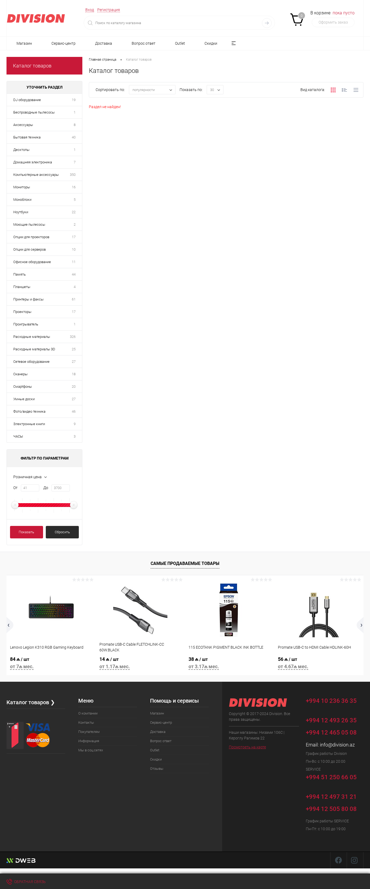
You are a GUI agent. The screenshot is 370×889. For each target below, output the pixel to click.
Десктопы (21, 150)
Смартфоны (22, 386)
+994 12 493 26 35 (331, 720)
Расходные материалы (31, 337)
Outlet (180, 43)
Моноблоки (22, 200)
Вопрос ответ (143, 43)
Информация (88, 741)
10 (74, 249)
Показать (26, 532)
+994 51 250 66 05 (331, 777)
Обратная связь (29, 882)
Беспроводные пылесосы (34, 112)
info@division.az (337, 745)
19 (74, 100)
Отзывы (156, 769)
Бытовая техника (27, 137)
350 (73, 175)
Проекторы (22, 312)
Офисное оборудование (32, 262)
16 (74, 187)
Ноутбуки (20, 212)
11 (74, 262)
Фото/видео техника (29, 411)
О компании (88, 713)
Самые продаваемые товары (185, 563)
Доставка (103, 43)
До (45, 488)
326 (73, 337)
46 (74, 411)
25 (74, 349)
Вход (89, 10)
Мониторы (21, 187)
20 (74, 386)
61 (74, 299)
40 (74, 137)
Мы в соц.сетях (90, 750)
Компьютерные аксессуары (36, 175)
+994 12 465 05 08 (331, 732)
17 (74, 237)
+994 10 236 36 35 (331, 701)
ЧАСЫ (18, 436)
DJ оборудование (27, 100)
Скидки (211, 43)
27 (74, 362)
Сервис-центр (63, 43)
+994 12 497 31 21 (331, 797)
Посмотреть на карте (247, 747)
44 (74, 274)
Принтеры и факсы (28, 299)
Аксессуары (23, 125)
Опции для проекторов (31, 237)
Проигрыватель (25, 324)
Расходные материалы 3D (34, 349)
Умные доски (24, 399)
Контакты (86, 722)
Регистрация (108, 10)
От (15, 488)
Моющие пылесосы (29, 224)
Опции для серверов (29, 249)
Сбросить (62, 532)
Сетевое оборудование (31, 362)
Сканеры (20, 374)
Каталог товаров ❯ (31, 702)
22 (74, 212)
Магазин (24, 43)
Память (19, 274)
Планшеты (21, 287)
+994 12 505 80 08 (331, 809)
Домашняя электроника (32, 162)
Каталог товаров (32, 66)
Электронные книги (29, 424)
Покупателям (89, 732)
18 (74, 374)
